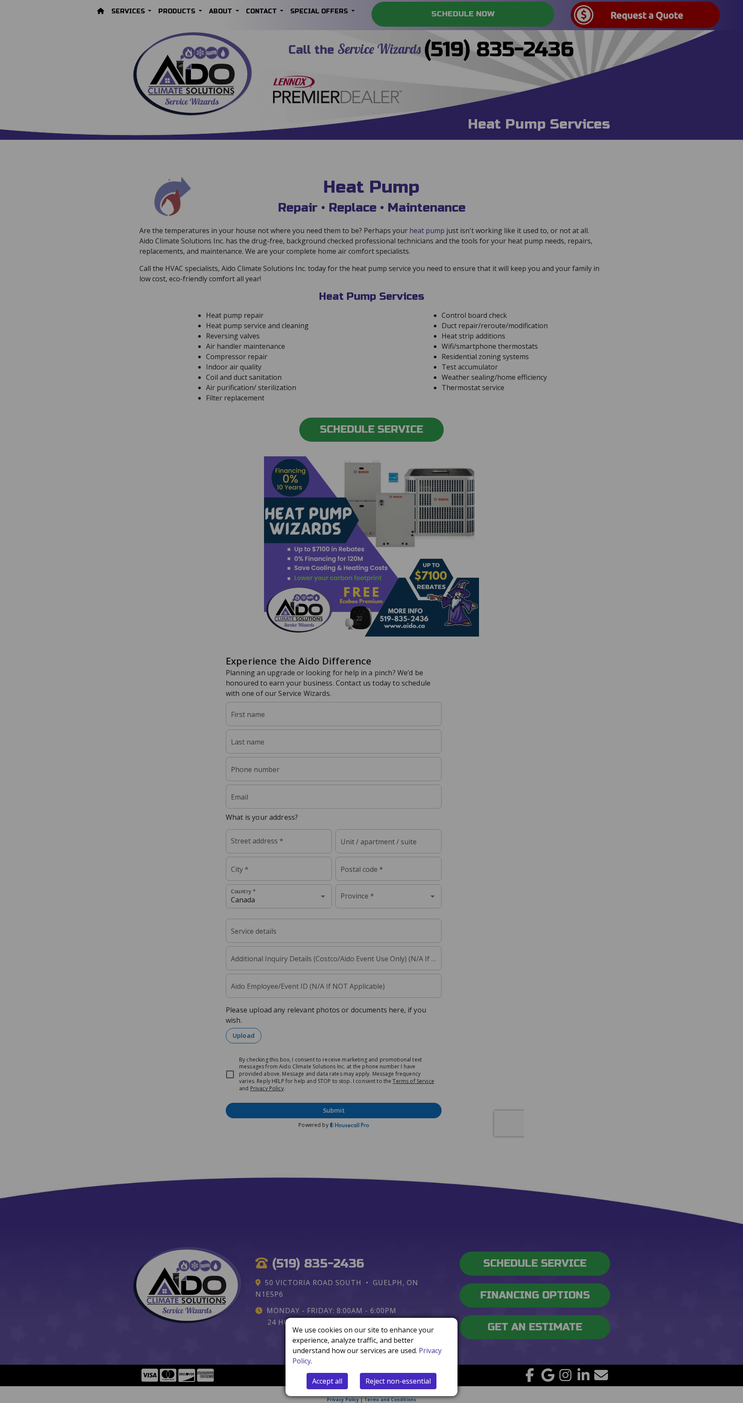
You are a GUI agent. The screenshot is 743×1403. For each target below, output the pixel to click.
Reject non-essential (398, 1381)
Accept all (327, 1381)
